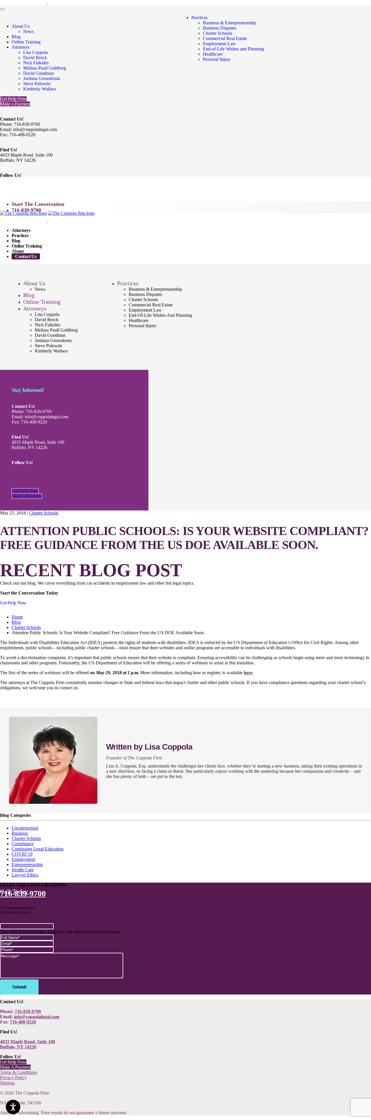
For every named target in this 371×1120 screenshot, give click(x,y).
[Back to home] (47, 2)
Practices (199, 17)
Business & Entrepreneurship (229, 22)
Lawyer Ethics (25, 874)
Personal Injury (217, 59)
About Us (21, 26)
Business (20, 833)
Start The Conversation (38, 204)
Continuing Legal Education (37, 848)
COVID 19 (22, 854)
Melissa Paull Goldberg (44, 68)
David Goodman (38, 73)
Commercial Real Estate (225, 38)
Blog (16, 36)
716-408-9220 (23, 1021)
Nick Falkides (36, 62)
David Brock (35, 57)
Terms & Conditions (18, 1072)
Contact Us (26, 256)
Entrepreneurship (27, 864)
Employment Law (219, 43)
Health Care (23, 869)
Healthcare (213, 54)
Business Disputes (219, 28)
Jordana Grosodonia (41, 78)
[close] (2, 9)
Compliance (23, 843)
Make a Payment (15, 103)
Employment (23, 859)
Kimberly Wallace (39, 88)
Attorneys (21, 47)
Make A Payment (15, 1067)
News (28, 31)
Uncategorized (25, 828)
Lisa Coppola (35, 52)
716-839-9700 (26, 210)
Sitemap (7, 1082)
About (18, 251)
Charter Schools (217, 33)
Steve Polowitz (37, 83)
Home (17, 616)
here (248, 672)
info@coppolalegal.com (36, 1016)
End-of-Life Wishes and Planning (233, 48)
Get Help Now (13, 98)
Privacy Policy (13, 1077)
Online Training (26, 41)
